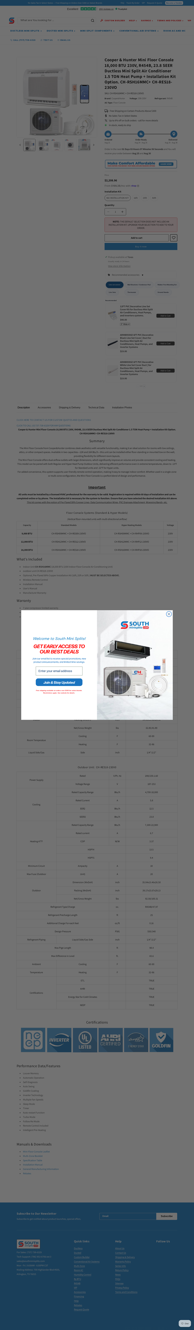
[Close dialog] (169, 614)
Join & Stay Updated (59, 682)
